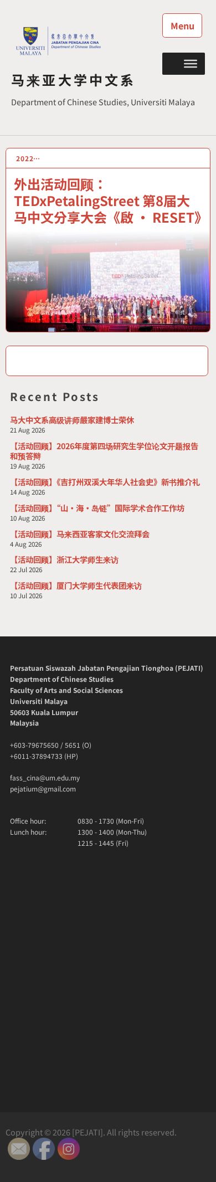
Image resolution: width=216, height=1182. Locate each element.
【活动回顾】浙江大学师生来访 (64, 559)
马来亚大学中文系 (73, 79)
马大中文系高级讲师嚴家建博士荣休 (72, 419)
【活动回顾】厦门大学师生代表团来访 (76, 585)
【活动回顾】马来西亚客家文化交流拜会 (80, 533)
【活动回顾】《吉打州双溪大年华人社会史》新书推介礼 (105, 481)
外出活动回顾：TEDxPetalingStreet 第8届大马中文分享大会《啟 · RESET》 (111, 199)
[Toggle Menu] (190, 63)
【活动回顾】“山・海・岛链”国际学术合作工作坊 (97, 507)
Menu (182, 25)
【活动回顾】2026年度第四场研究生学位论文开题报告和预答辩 (104, 450)
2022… (28, 158)
